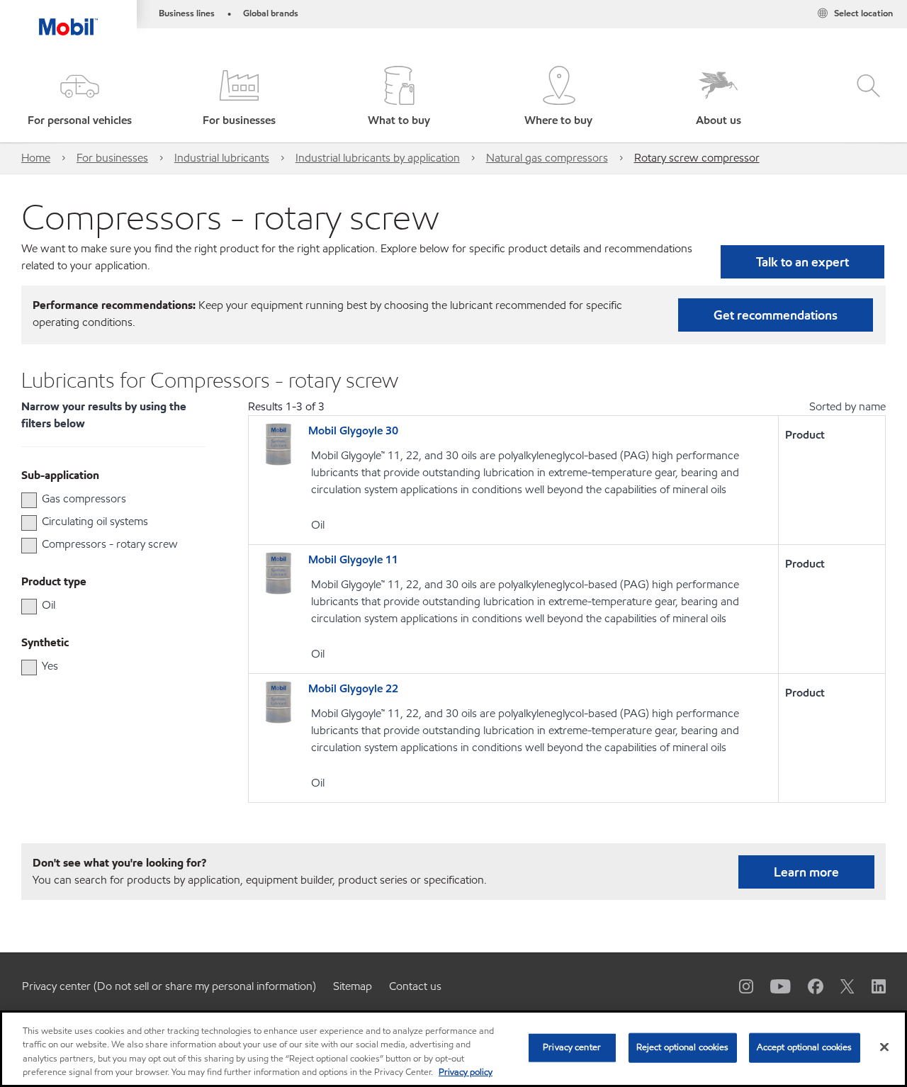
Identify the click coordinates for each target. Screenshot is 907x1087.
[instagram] (737, 985)
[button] (79, 97)
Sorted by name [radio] (847, 406)
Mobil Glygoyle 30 (353, 430)
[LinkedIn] (870, 985)
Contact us (415, 986)
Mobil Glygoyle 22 (353, 688)
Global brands (270, 13)
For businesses (112, 157)
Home (35, 157)
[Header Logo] (68, 17)
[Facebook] (807, 985)
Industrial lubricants (221, 157)
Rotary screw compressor (697, 157)
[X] (839, 985)
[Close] (884, 1046)
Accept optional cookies (804, 1047)
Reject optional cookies (682, 1047)
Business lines (187, 13)
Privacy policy (465, 1072)
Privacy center (572, 1047)
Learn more (806, 872)
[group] (106, 499)
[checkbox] (29, 500)
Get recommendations (776, 315)
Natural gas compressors (547, 157)
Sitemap (352, 986)
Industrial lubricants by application (377, 157)
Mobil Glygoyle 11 (353, 559)
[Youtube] (772, 985)
